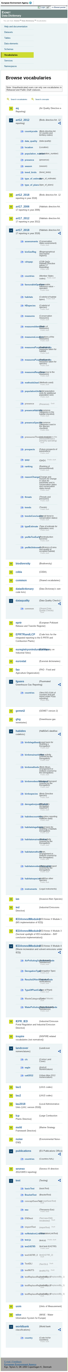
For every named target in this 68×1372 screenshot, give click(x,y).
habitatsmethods (32, 852)
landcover (22, 1048)
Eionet (16, 21)
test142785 (30, 1246)
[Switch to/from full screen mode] (48, 7)
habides (21, 731)
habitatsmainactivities (32, 839)
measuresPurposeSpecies (32, 360)
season (28, 166)
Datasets (8, 32)
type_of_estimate (32, 178)
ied (17, 907)
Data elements (11, 43)
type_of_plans (32, 185)
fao (18, 669)
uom (18, 1306)
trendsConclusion (32, 516)
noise (19, 1139)
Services (8, 60)
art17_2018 (22, 230)
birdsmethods (32, 767)
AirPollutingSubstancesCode (32, 960)
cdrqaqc (29, 262)
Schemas (8, 49)
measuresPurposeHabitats (32, 347)
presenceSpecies (32, 422)
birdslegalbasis (32, 742)
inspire (20, 1036)
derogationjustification (32, 804)
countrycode (31, 131)
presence (29, 160)
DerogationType (32, 971)
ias (17, 899)
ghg (18, 719)
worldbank (22, 1326)
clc (26, 1059)
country (29, 1338)
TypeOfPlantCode (32, 990)
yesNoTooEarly (32, 537)
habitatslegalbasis (32, 827)
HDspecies (30, 305)
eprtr (19, 622)
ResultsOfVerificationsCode (32, 979)
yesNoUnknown (32, 547)
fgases (20, 681)
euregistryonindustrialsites (27, 649)
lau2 (18, 1095)
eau (26, 1209)
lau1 (18, 1087)
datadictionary (25, 588)
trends (28, 507)
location (29, 147)
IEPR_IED (22, 1021)
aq (17, 108)
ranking (29, 466)
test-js (28, 1240)
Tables (7, 38)
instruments (31, 889)
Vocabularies (10, 55)
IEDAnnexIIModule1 (27, 919)
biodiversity (23, 563)
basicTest (29, 1188)
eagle (27, 1067)
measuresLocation (32, 337)
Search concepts (42, 99)
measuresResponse (32, 372)
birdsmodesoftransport (32, 781)
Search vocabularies (19, 99)
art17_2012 (22, 218)
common (21, 580)
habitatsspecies (32, 878)
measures (30, 316)
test (18, 1180)
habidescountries (32, 816)
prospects (30, 449)
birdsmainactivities (32, 755)
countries (29, 276)
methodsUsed (32, 382)
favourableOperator (32, 284)
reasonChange (32, 477)
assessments (31, 241)
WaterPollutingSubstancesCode (32, 1007)
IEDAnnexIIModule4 (27, 945)
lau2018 (20, 1104)
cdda (19, 572)
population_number (32, 153)
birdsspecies (31, 794)
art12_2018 (22, 194)
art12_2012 (22, 120)
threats (28, 497)
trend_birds (30, 172)
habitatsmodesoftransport (32, 866)
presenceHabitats (32, 410)
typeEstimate (31, 526)
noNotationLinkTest (32, 1233)
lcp (17, 1115)
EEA (17, 2)
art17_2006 (22, 206)
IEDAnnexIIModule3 (27, 930)
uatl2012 (29, 1075)
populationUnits (32, 391)
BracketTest (30, 1195)
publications (23, 1150)
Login (43, 7)
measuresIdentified (32, 326)
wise (18, 1314)
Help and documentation (15, 26)
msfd (19, 1127)
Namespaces (10, 66)
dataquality (23, 600)
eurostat (21, 661)
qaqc (27, 460)
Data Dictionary (28, 21)
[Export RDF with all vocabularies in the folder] (59, 123)
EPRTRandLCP (25, 634)
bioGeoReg (30, 252)
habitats (29, 297)
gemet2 (20, 710)
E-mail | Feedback (13, 1361)
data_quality (31, 141)
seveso (20, 1168)
